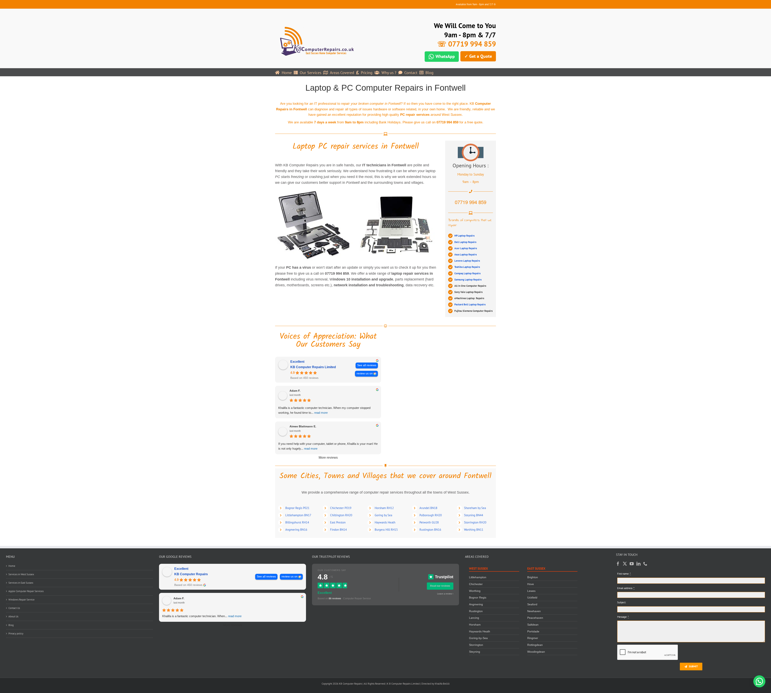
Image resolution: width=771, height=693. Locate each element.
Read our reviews (440, 585)
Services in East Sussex (20, 582)
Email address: (625, 588)
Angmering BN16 (296, 529)
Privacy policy (15, 633)
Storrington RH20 (475, 522)
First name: (624, 573)
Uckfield (532, 597)
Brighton (532, 577)
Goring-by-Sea (478, 638)
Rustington (476, 611)
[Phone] (645, 564)
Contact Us (14, 608)
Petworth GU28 (429, 522)
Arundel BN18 (428, 508)
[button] (759, 681)
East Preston (338, 522)
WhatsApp (445, 56)
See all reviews (366, 365)
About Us (13, 616)
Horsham (475, 624)
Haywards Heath (385, 522)
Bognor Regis (477, 597)
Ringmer (532, 638)
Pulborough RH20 (430, 515)
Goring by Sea (383, 515)
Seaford (532, 604)
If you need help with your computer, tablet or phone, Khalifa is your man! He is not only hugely (328, 446)
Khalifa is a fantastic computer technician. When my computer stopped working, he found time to (324, 410)
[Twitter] (625, 564)
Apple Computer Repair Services (26, 591)
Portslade (533, 631)
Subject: (621, 602)
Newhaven (534, 611)
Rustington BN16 (430, 529)
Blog (11, 625)
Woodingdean (536, 651)
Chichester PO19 (340, 508)
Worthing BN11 (473, 529)
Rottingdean (535, 644)
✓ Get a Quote (478, 56)
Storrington (476, 644)
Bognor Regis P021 (297, 508)
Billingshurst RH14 (297, 522)
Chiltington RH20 (341, 515)
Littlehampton (477, 577)
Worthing (474, 590)
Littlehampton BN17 (298, 515)
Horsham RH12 (384, 508)
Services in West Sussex (21, 574)
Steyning (474, 651)
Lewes (531, 590)
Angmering (476, 604)
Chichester (476, 584)
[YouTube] (632, 564)
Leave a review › (445, 593)
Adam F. (295, 390)
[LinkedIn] (638, 564)
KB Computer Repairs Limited (313, 367)
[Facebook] (618, 564)
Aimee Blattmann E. (303, 426)
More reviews (328, 457)
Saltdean (532, 624)
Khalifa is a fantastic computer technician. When (202, 616)
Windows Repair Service (21, 599)
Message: (623, 617)
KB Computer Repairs (191, 574)
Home (11, 566)
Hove (530, 584)
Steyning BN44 (473, 515)
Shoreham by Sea (475, 508)
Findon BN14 (338, 529)
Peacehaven (535, 617)
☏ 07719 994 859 (466, 44)
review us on (365, 373)
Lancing (474, 617)
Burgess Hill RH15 (386, 529)
